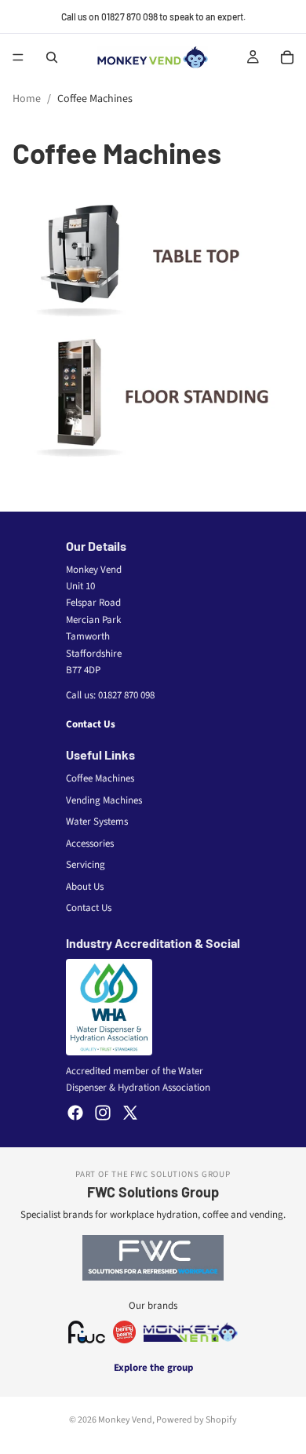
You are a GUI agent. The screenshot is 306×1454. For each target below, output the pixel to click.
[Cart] (287, 57)
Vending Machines (104, 800)
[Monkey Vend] (191, 1332)
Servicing (85, 865)
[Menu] (18, 57)
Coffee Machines (100, 778)
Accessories (90, 843)
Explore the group (153, 1368)
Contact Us (90, 724)
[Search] (52, 57)
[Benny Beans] (124, 1332)
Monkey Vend (125, 1420)
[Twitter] (130, 1112)
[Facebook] (75, 1112)
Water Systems (97, 821)
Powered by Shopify (196, 1420)
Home (27, 99)
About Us (85, 887)
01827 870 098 (126, 695)
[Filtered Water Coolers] (86, 1332)
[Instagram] (102, 1112)
